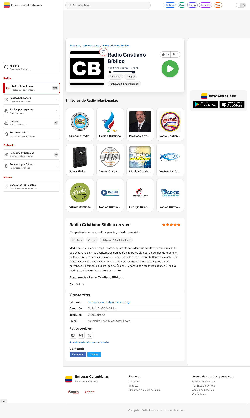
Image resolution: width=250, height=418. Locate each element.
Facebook (77, 354)
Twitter (94, 354)
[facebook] (73, 335)
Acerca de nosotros (203, 389)
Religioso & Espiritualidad (124, 83)
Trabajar (170, 5)
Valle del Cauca (90, 45)
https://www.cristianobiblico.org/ (109, 302)
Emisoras (75, 45)
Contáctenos (199, 394)
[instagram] (81, 335)
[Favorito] (103, 52)
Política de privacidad (204, 381)
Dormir (192, 5)
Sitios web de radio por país (144, 389)
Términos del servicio (203, 385)
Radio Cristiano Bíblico (115, 45)
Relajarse (206, 5)
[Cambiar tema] (241, 5)
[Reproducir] (170, 68)
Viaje (218, 5)
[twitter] (89, 335)
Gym (181, 5)
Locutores (134, 381)
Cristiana (115, 76)
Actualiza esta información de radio (89, 342)
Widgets (133, 385)
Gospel (131, 76)
